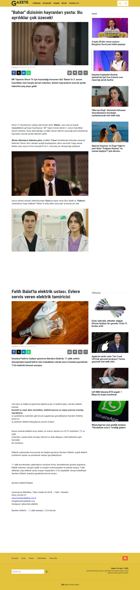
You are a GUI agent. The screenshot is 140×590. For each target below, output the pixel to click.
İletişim (31, 558)
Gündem (36, 3)
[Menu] (126, 3)
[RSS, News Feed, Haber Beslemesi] (125, 558)
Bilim (64, 3)
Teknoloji (74, 3)
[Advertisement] (50, 105)
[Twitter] (19, 73)
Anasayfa (15, 558)
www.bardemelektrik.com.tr (24, 498)
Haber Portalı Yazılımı (71, 585)
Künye (24, 558)
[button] (75, 73)
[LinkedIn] (23, 73)
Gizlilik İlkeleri (41, 558)
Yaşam (56, 3)
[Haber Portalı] (20, 3)
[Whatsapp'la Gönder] (28, 73)
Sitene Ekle (53, 558)
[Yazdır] (69, 73)
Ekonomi (47, 3)
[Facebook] (14, 73)
